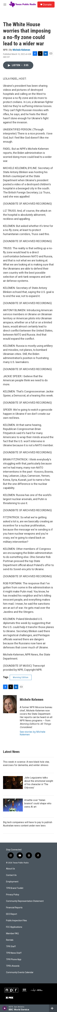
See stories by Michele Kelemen (32, 733)
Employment (12, 882)
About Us (10, 869)
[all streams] (53, 1008)
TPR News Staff (14, 953)
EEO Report (11, 914)
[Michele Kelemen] (10, 704)
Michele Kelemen (21, 49)
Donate (47, 4)
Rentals (9, 940)
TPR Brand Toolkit (14, 888)
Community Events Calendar (19, 972)
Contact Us (11, 875)
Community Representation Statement (25, 901)
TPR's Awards (12, 966)
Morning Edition (20, 677)
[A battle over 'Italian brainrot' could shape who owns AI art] (13, 805)
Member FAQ (12, 933)
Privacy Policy (12, 895)
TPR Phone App (13, 959)
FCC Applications (14, 927)
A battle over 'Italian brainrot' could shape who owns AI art (37, 803)
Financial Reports (14, 907)
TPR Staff (11, 946)
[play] (5, 1008)
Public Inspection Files (16, 920)
